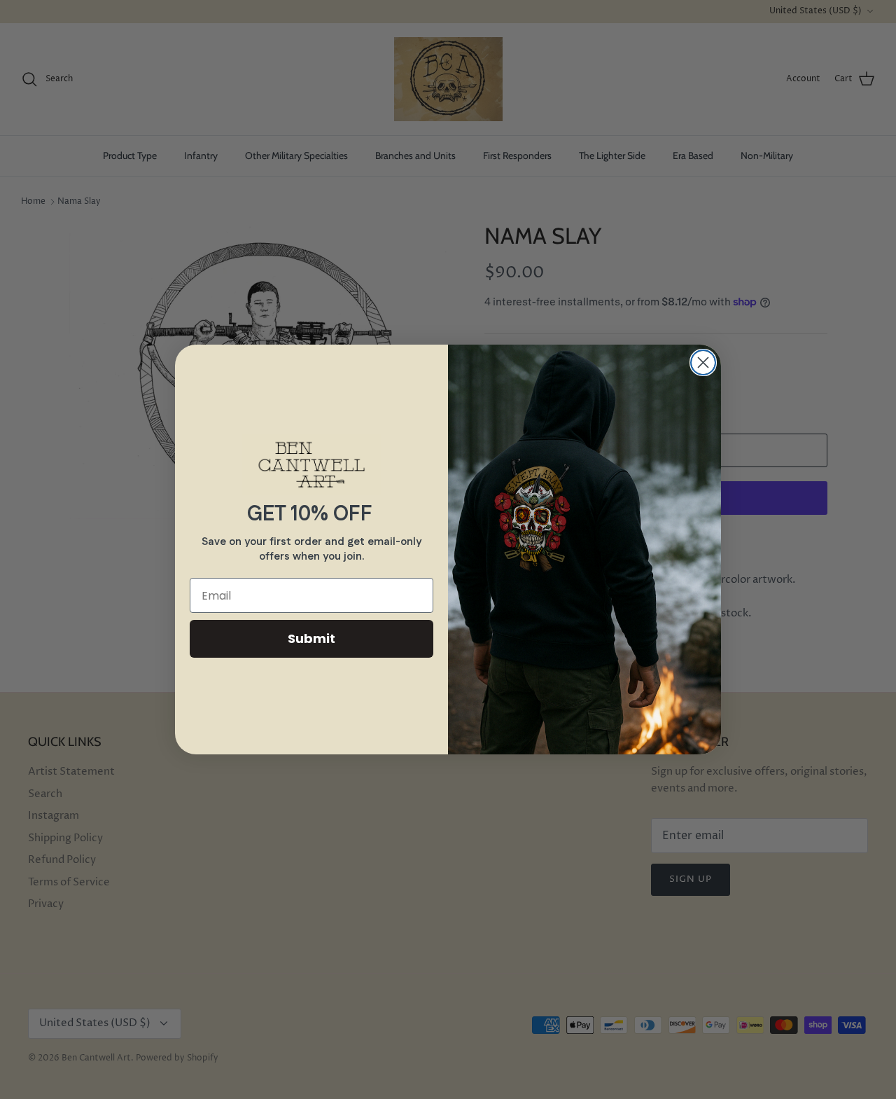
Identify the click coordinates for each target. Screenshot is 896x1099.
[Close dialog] (703, 362)
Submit (311, 638)
